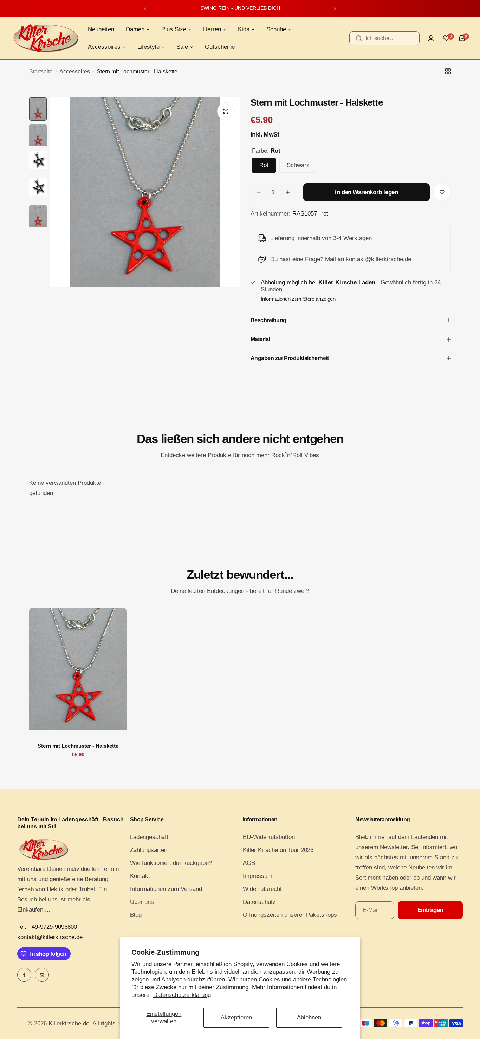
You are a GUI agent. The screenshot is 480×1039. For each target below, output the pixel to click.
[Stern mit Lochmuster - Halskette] (78, 672)
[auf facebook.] (24, 975)
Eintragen (430, 910)
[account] (431, 38)
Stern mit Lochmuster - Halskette (78, 746)
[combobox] (384, 38)
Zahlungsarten (148, 850)
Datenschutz (259, 902)
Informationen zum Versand (166, 889)
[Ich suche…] (359, 38)
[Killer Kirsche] (46, 38)
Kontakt (140, 876)
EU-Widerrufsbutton (269, 837)
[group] (145, 223)
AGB (249, 863)
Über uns (142, 902)
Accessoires (74, 71)
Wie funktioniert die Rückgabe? (171, 863)
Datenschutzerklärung (182, 995)
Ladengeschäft (149, 837)
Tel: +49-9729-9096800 (47, 927)
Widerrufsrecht (262, 889)
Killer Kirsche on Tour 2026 (278, 850)
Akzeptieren (236, 1017)
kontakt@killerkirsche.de (50, 937)
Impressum (257, 876)
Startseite (41, 71)
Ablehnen (309, 1017)
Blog (136, 915)
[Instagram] (42, 975)
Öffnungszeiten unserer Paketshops (290, 915)
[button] (145, 8)
